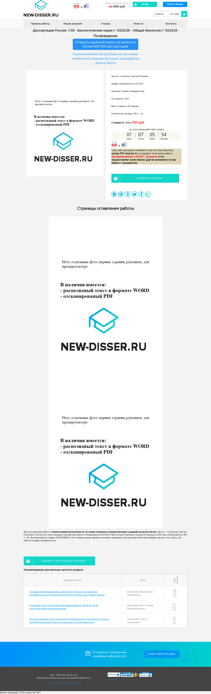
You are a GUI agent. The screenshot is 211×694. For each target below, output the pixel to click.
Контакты (170, 23)
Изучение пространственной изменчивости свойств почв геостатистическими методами (63, 607)
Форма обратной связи (161, 654)
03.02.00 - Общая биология (139, 30)
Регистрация (175, 4)
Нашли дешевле (72, 23)
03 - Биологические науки (92, 30)
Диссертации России (49, 30)
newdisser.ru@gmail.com (109, 656)
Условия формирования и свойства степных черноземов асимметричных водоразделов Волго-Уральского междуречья (66, 593)
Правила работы (40, 23)
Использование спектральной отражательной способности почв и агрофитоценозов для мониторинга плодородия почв (69, 620)
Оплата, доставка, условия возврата (63, 683)
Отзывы (105, 23)
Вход (145, 4)
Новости (138, 23)
